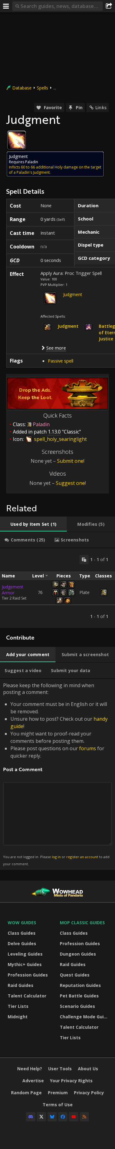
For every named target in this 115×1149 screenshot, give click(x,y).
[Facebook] (62, 1116)
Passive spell (60, 361)
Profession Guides (28, 975)
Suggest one (70, 483)
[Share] (109, 6)
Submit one (70, 461)
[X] (41, 1116)
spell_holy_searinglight (60, 439)
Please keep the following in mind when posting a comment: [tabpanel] (56, 774)
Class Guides (22, 933)
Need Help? (29, 1069)
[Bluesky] (52, 1116)
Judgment (72, 294)
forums (87, 748)
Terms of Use (58, 1104)
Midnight (18, 1017)
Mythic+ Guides (25, 964)
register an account (82, 856)
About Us (88, 1069)
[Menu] (6, 6)
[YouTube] (73, 1116)
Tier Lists (18, 1006)
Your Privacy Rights (71, 1081)
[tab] (33, 524)
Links (100, 107)
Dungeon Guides (78, 954)
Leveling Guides (25, 954)
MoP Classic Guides (82, 922)
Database (22, 88)
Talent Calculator (27, 996)
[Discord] (30, 1116)
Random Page (26, 1093)
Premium (58, 1093)
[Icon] (16, 140)
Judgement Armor (12, 590)
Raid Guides (20, 985)
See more (56, 348)
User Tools (60, 1069)
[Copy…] (84, 559)
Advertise (33, 1081)
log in (56, 856)
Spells (42, 88)
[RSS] (84, 1116)
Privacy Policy (89, 1093)
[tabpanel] (57, 588)
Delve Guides (22, 943)
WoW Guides (22, 922)
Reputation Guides (80, 985)
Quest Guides (75, 975)
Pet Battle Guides (79, 996)
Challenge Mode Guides (84, 1017)
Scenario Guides (77, 1006)
